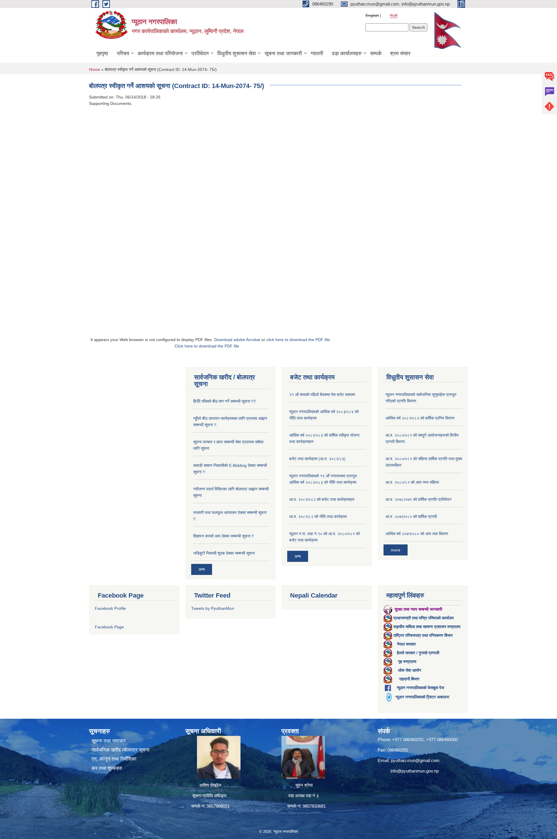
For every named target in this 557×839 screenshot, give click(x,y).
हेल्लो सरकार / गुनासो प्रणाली (418, 652)
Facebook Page (109, 627)
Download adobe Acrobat (237, 339)
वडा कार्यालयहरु (346, 53)
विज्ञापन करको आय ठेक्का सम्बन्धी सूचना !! (223, 536)
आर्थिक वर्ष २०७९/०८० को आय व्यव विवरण (417, 533)
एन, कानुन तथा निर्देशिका (114, 759)
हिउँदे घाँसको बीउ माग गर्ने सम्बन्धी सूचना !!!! (224, 401)
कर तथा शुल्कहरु (107, 768)
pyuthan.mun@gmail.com (415, 760)
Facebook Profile (110, 608)
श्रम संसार (400, 53)
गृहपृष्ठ (102, 53)
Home (94, 69)
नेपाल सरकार (406, 644)
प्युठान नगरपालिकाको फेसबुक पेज (420, 687)
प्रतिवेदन (200, 53)
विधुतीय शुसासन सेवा (236, 53)
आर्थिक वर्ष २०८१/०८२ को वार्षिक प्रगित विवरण (420, 418)
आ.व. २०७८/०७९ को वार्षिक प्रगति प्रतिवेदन (418, 499)
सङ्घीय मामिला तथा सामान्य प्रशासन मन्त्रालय (426, 626)
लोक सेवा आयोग (409, 670)
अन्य (201, 569)
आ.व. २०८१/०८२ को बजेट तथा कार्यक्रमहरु (322, 499)
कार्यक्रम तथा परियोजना (160, 53)
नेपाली (393, 16)
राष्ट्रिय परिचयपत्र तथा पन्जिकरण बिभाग (423, 635)
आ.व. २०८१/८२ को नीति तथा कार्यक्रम (318, 516)
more (395, 550)
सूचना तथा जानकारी (283, 53)
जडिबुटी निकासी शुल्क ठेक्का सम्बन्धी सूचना (224, 553)
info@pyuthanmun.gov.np (414, 770)
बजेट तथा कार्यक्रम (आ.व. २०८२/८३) (317, 458)
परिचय (123, 53)
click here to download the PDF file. (298, 339)
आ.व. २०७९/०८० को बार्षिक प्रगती (411, 516)
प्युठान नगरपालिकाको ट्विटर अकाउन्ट (422, 697)
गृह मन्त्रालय (407, 661)
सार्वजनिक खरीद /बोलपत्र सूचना (120, 750)
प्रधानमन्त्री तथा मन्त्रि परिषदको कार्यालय (423, 618)
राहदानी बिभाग (409, 679)
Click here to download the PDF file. (207, 346)
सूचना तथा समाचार (109, 741)
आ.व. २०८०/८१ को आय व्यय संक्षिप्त (412, 482)
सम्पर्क (375, 53)
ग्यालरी (317, 53)
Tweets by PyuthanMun (212, 608)
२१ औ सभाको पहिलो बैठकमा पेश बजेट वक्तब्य (322, 394)
